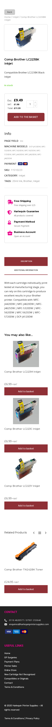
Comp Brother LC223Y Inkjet (22, 485)
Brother (27, 181)
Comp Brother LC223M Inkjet (22, 371)
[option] (26, 566)
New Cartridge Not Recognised (19, 674)
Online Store (10, 670)
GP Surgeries (10, 657)
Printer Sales (10, 666)
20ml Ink (17, 181)
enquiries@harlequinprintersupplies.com (29, 624)
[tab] (26, 261)
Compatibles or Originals (16, 678)
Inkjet (16, 17)
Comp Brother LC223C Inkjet (22, 428)
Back (9, 12)
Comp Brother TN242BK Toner (23, 569)
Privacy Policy (32, 718)
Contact (8, 683)
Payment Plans (11, 661)
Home (7, 17)
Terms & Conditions (14, 687)
